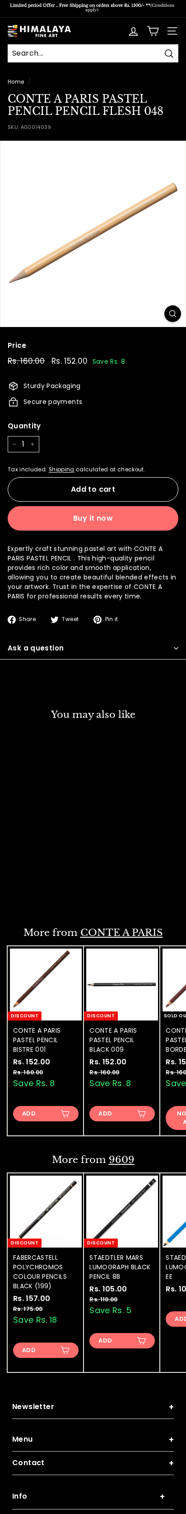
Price (17, 345)
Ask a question (36, 648)
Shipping (61, 469)
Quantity (24, 426)
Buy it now (93, 518)
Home (16, 81)
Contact (93, 1463)
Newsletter (93, 1407)
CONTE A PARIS (121, 933)
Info (88, 1496)
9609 (122, 1160)
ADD (29, 895)
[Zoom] (172, 313)
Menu (93, 1439)
